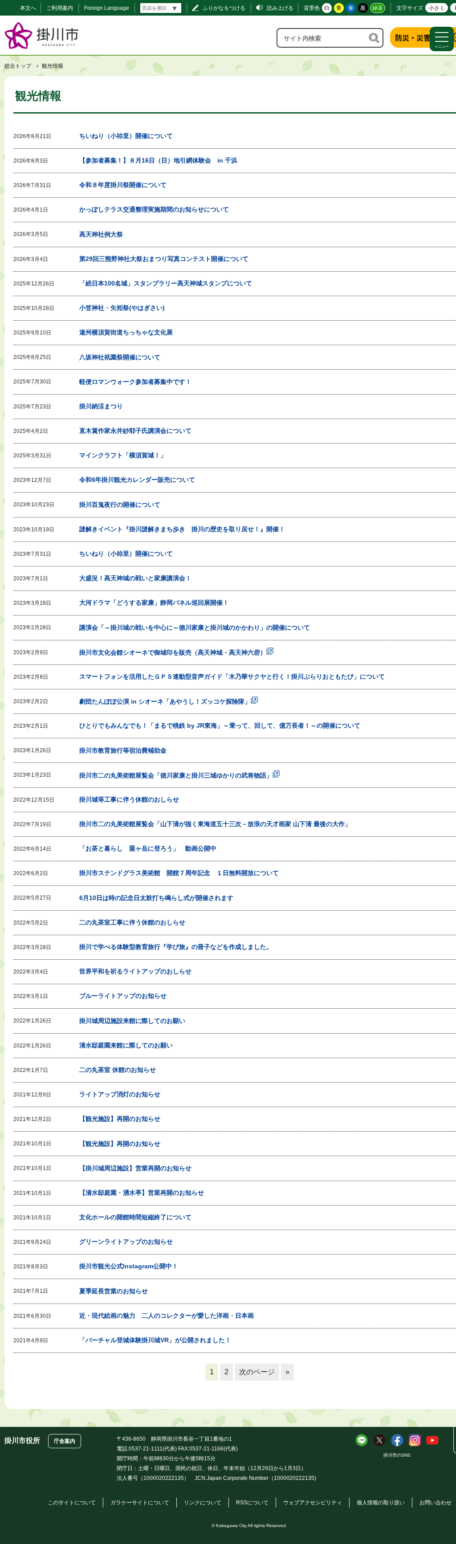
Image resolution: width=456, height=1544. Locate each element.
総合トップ (17, 66)
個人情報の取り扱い (381, 1502)
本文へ (28, 8)
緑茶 (377, 8)
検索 (374, 38)
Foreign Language (106, 8)
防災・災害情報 (420, 37)
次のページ (257, 1372)
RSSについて (252, 1502)
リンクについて (202, 1502)
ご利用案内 (59, 8)
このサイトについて (72, 1502)
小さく (437, 8)
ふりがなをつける (224, 8)
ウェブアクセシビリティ (312, 1502)
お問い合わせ (435, 1502)
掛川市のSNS (397, 1455)
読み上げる (280, 8)
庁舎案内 (64, 1441)
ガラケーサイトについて (139, 1502)
